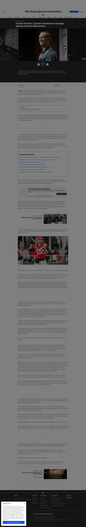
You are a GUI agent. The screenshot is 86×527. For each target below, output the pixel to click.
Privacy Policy (6, 519)
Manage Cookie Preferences (13, 522)
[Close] (24, 503)
